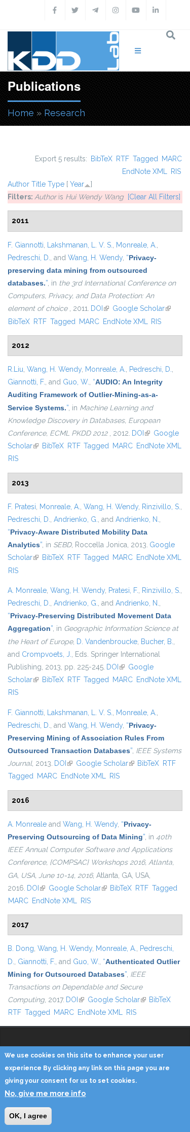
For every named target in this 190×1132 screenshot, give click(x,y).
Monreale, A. (136, 245)
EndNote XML (144, 171)
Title (38, 184)
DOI (100, 308)
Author (18, 184)
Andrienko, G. (76, 519)
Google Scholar (141, 308)
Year (77, 184)
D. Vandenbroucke (107, 642)
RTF (122, 159)
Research (64, 113)
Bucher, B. (157, 642)
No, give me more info (45, 1093)
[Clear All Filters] (154, 197)
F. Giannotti (26, 245)
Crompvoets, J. (46, 654)
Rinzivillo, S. (161, 507)
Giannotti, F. (26, 382)
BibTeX (101, 159)
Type (56, 184)
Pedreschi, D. (29, 258)
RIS (176, 171)
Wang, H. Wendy (95, 258)
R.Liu (15, 369)
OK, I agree (28, 1116)
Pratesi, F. (123, 590)
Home (21, 113)
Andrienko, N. (137, 519)
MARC (172, 159)
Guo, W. (76, 382)
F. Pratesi (22, 507)
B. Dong (21, 948)
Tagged (145, 159)
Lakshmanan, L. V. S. (79, 245)
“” (82, 270)
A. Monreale (27, 590)
